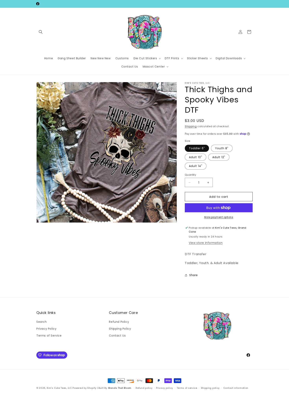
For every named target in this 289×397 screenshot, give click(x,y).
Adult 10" (195, 157)
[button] (40, 32)
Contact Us (117, 335)
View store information (206, 243)
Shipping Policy (120, 328)
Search (41, 322)
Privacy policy (164, 387)
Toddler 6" (197, 148)
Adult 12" (218, 157)
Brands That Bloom (119, 388)
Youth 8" (221, 148)
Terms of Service (49, 335)
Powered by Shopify (84, 388)
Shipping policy (210, 387)
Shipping (191, 126)
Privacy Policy (46, 328)
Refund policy (144, 387)
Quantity (190, 175)
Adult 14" (195, 166)
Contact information (235, 387)
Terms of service (187, 387)
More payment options (218, 217)
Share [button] (193, 275)
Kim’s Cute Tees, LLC (59, 388)
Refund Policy (119, 322)
